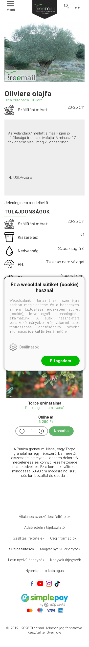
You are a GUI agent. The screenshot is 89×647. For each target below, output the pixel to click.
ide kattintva (39, 331)
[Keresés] (66, 6)
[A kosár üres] (78, 6)
